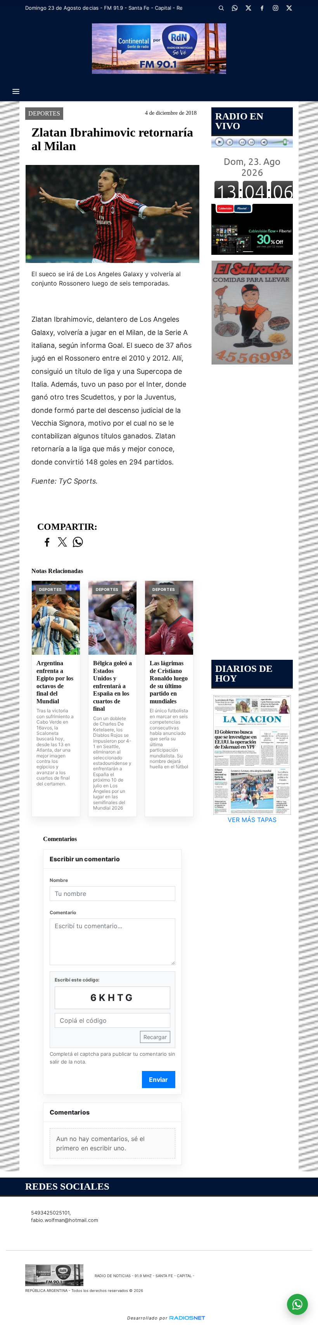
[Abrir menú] (16, 91)
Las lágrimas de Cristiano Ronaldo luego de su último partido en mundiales (169, 682)
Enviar (158, 1079)
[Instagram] (275, 7)
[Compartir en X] (62, 542)
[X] (248, 7)
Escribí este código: (77, 980)
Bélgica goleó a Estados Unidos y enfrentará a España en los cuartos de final (112, 686)
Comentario (63, 912)
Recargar (155, 1037)
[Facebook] (261, 7)
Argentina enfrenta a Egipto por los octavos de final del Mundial (54, 682)
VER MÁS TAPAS (252, 820)
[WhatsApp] (234, 7)
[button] (221, 7)
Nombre (59, 880)
